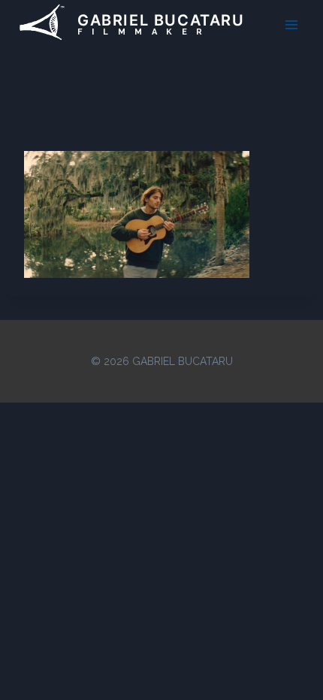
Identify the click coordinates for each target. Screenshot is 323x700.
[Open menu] (291, 24)
